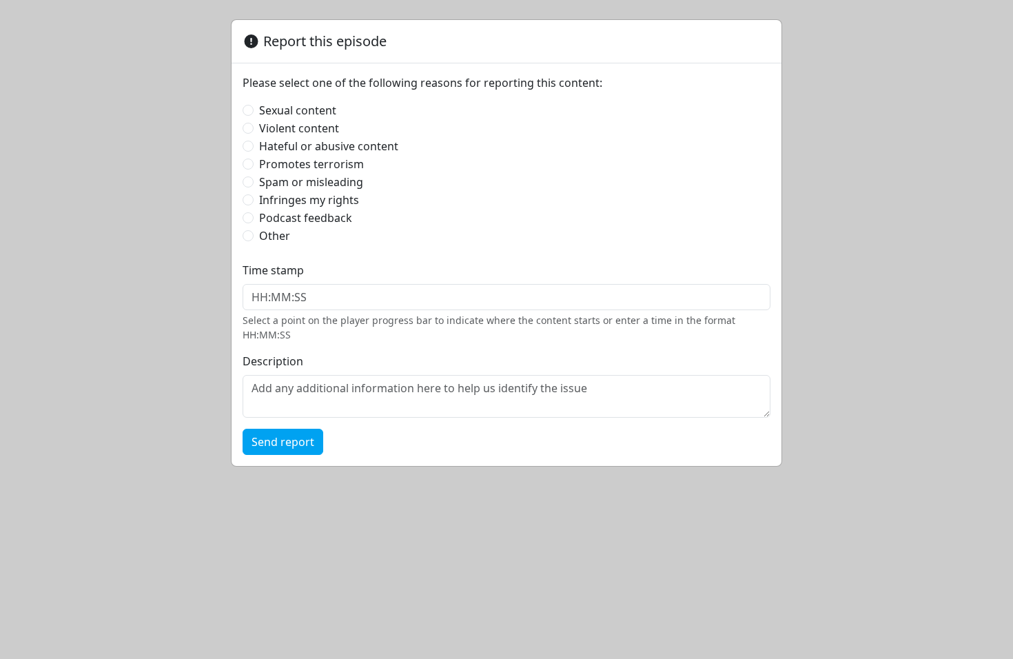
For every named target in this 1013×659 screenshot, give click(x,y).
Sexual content (297, 110)
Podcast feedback (305, 217)
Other (274, 235)
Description (273, 361)
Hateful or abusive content (328, 146)
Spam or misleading (311, 182)
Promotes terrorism (311, 164)
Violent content (299, 128)
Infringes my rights (309, 199)
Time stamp (273, 270)
